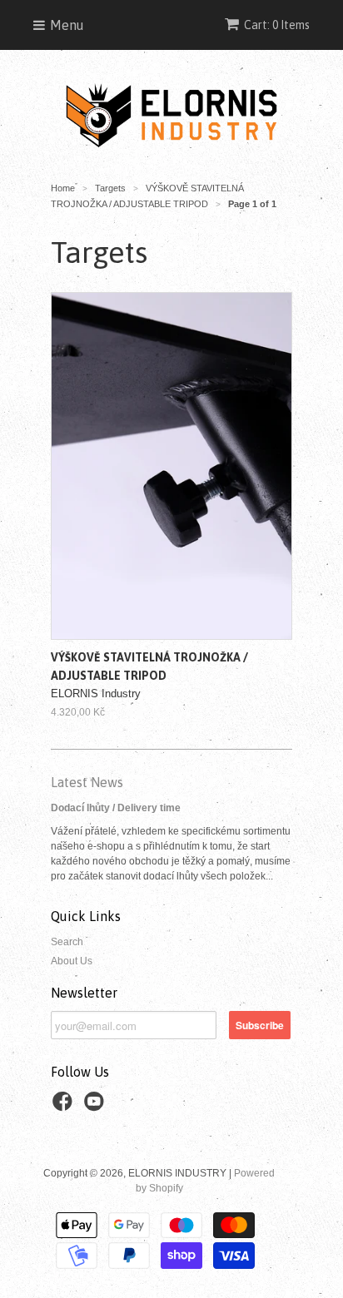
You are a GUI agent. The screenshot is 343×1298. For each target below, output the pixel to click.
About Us (71, 961)
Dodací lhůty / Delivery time (116, 808)
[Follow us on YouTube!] (96, 1107)
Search (67, 942)
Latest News (87, 782)
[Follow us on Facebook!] (64, 1107)
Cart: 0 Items (277, 25)
